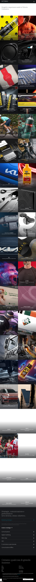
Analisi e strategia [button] (6, 528)
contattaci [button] (31, 12)
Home (2, 566)
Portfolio (3, 568)
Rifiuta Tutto (25, 579)
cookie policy (18, 574)
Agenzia (3, 567)
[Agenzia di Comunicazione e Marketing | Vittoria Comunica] (5, 1)
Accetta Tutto (30, 579)
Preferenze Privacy (5, 579)
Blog (2, 570)
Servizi (2, 569)
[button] (34, 1)
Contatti (3, 571)
